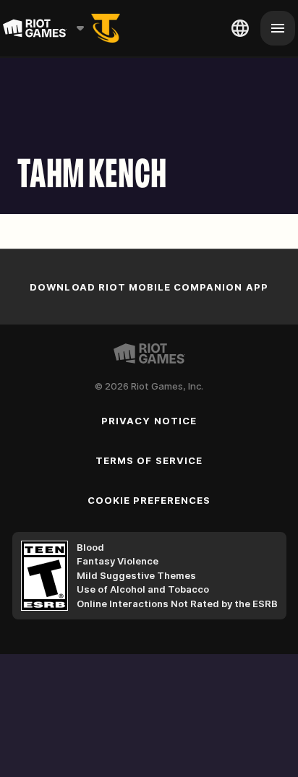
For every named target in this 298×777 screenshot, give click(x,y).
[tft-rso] (105, 28)
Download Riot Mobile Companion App (149, 287)
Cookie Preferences (149, 500)
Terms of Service (149, 460)
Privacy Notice (149, 420)
